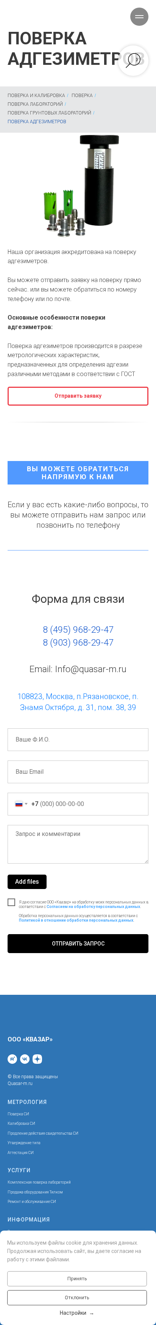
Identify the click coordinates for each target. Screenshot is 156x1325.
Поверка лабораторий (35, 104)
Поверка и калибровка (36, 95)
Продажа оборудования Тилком (35, 1192)
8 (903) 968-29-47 (78, 642)
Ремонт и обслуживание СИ (32, 1202)
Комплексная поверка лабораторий (39, 1182)
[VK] (25, 1059)
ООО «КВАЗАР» (30, 1039)
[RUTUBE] (12, 1059)
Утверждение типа (24, 1143)
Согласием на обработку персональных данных (93, 907)
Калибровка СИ (21, 1123)
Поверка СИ (18, 1114)
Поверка (82, 95)
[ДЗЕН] (37, 1059)
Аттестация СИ (21, 1153)
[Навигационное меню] (139, 16)
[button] (78, 396)
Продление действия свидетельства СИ (43, 1133)
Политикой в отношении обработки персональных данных (76, 920)
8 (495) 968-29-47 (78, 629)
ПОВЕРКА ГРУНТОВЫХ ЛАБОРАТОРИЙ (49, 113)
